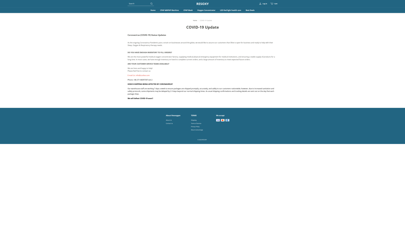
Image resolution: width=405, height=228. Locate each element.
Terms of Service (196, 123)
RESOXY (202, 4)
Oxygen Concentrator (206, 10)
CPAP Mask (188, 10)
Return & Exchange (197, 130)
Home (153, 10)
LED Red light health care (230, 10)
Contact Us (169, 123)
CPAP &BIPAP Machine (169, 10)
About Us (169, 120)
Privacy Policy (195, 127)
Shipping (193, 120)
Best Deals (250, 10)
